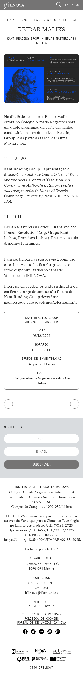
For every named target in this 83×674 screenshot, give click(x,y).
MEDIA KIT (41, 602)
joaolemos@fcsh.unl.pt (55, 302)
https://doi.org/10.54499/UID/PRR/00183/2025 (42, 540)
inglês (34, 243)
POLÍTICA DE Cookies (41, 618)
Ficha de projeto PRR (41, 549)
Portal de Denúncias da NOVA (41, 622)
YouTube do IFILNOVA (24, 275)
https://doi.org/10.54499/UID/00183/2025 (40, 530)
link (15, 264)
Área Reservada (41, 606)
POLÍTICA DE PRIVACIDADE (41, 614)
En (67, 5)
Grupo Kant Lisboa (41, 364)
